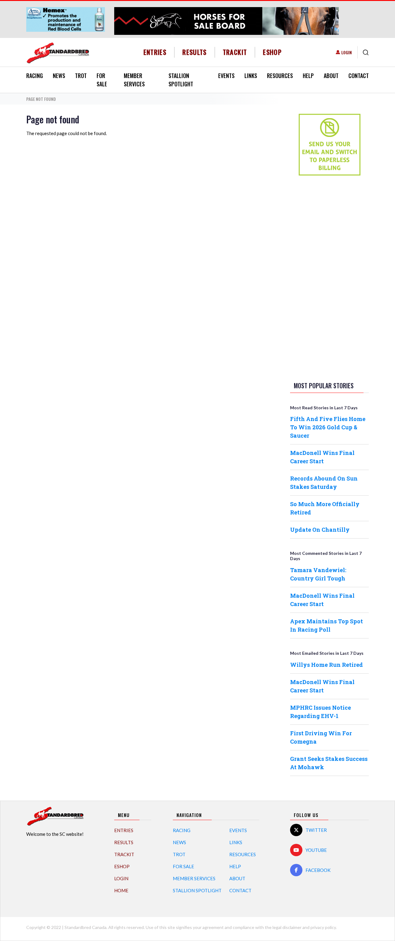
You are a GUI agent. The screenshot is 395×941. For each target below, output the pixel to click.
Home (121, 890)
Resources (280, 76)
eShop (272, 52)
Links (250, 76)
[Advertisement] (329, 277)
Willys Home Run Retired (326, 664)
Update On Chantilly (320, 529)
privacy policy (323, 927)
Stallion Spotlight (180, 80)
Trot (81, 76)
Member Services (134, 80)
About (331, 76)
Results (194, 52)
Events (226, 76)
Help (308, 76)
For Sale (102, 80)
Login (346, 52)
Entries (155, 52)
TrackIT (235, 52)
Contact (358, 76)
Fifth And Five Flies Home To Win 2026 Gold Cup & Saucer (327, 427)
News (59, 76)
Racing (34, 76)
